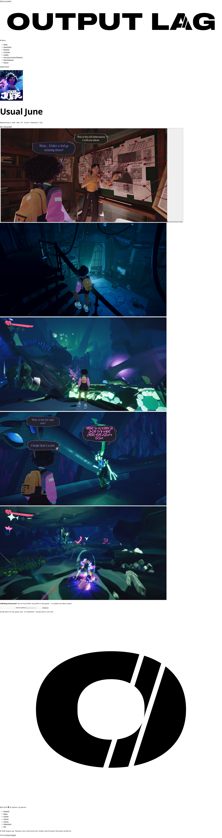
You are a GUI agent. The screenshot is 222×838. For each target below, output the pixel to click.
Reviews (6, 50)
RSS (4, 827)
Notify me (45, 608)
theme (7, 67)
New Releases (8, 60)
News (5, 44)
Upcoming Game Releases (13, 57)
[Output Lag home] (111, 38)
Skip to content (5, 1)
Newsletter (7, 47)
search (2, 67)
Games (6, 819)
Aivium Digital (10, 835)
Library (5, 63)
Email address (21, 608)
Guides (6, 55)
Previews (6, 52)
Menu (4, 40)
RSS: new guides (6, 127)
